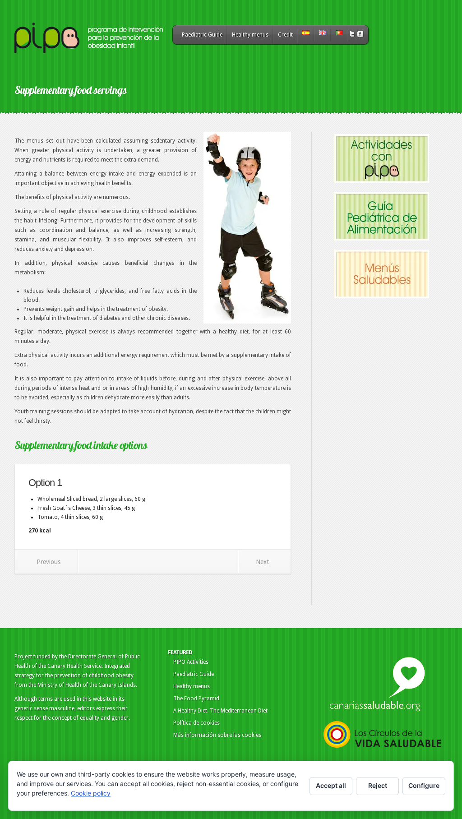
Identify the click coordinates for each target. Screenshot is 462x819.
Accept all (331, 785)
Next (262, 561)
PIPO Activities (190, 662)
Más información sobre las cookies (217, 735)
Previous (48, 561)
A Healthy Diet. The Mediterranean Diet (220, 711)
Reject (377, 785)
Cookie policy (91, 793)
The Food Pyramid (196, 698)
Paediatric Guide (202, 35)
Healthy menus (250, 35)
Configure (423, 785)
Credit (285, 35)
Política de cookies (196, 723)
